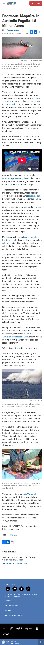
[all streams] (41, 642)
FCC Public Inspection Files (14, 615)
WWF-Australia (30, 494)
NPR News (13, 535)
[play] (3, 642)
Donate (37, 3)
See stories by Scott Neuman (14, 563)
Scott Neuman (14, 30)
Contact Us (8, 601)
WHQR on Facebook (11, 605)
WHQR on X (9, 610)
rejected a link (33, 196)
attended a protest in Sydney (15, 178)
